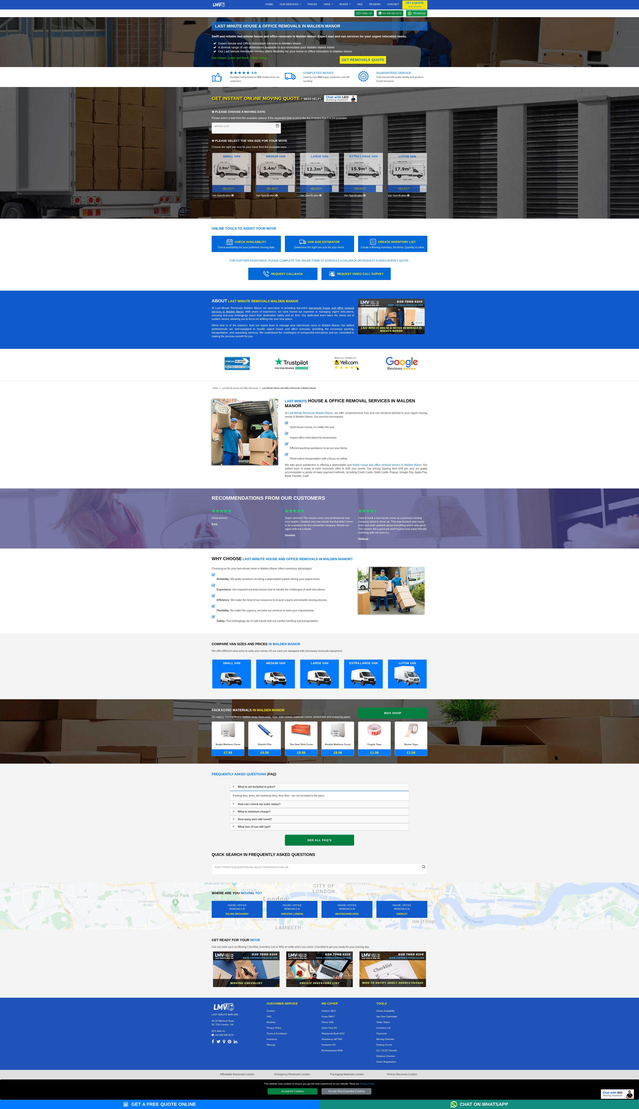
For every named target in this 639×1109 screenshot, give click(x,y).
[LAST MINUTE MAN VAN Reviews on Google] (402, 363)
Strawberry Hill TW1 (331, 1039)
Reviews (375, 4)
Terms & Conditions (277, 1033)
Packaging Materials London (347, 1074)
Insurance (272, 1039)
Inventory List (383, 1027)
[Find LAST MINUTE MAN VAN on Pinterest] (229, 1042)
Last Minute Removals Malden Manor (310, 413)
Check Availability (385, 1011)
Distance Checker (385, 1056)
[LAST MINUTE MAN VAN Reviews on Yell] (347, 363)
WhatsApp (419, 13)
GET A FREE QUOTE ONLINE (163, 1104)
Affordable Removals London (237, 1074)
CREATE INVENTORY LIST (393, 244)
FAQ (269, 1016)
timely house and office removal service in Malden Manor (387, 464)
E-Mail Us (219, 1031)
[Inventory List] (319, 969)
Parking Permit (384, 1044)
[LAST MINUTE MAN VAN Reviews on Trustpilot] (292, 363)
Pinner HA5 (327, 1022)
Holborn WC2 (328, 1011)
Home (269, 4)
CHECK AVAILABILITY (246, 244)
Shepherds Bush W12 (332, 1033)
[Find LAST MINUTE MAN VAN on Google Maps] (224, 1042)
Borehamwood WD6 (332, 1050)
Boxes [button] (344, 4)
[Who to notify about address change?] (392, 969)
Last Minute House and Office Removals (240, 388)
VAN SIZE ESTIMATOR (319, 244)
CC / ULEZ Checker (386, 1050)
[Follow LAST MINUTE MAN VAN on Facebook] (213, 1042)
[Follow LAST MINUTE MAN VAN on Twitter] (218, 1042)
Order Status (383, 1022)
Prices (312, 4)
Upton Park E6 (329, 1027)
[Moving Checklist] (246, 969)
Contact (393, 4)
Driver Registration (386, 1061)
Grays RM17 (328, 1016)
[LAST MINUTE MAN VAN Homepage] (219, 5)
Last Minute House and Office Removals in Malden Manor (289, 388)
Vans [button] (327, 4)
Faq (359, 4)
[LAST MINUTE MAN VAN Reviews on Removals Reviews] (237, 363)
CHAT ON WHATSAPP (484, 1104)
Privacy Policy (367, 1083)
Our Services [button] (289, 4)
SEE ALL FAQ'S (319, 840)
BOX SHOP (392, 713)
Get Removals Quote (362, 60)
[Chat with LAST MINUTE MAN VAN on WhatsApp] (455, 1104)
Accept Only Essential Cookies (346, 1091)
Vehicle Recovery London (402, 1074)
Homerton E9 (328, 1044)
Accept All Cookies (292, 1091)
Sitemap (271, 1044)
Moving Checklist (385, 1039)
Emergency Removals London (292, 1074)
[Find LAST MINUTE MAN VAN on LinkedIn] (235, 1042)
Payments (381, 1033)
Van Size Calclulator (386, 1016)
